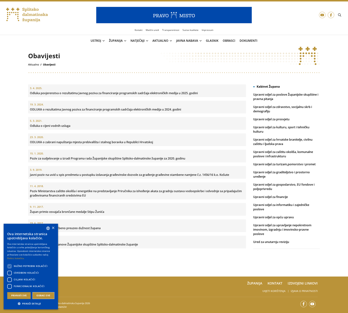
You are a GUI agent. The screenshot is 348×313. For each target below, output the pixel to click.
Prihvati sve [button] (19, 295)
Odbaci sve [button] (43, 295)
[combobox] (48, 228)
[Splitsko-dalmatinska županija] (27, 15)
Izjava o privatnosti (304, 291)
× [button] (53, 228)
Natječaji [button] (137, 41)
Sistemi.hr (61, 306)
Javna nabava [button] (187, 41)
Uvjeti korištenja (273, 291)
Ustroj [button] (96, 41)
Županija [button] (116, 41)
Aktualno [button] (160, 41)
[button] (30, 303)
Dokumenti (248, 40)
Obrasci (229, 40)
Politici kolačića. (15, 258)
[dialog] (31, 266)
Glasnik (212, 40)
